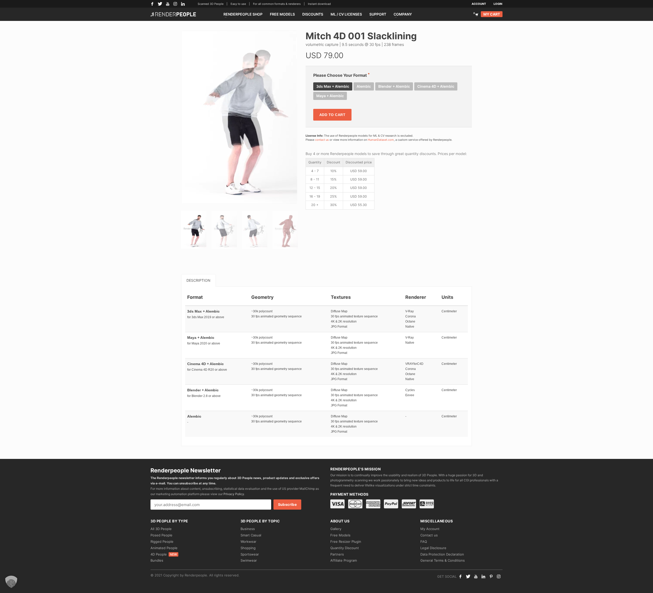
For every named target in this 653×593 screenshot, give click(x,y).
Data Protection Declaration (442, 554)
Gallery (335, 529)
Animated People (164, 548)
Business (248, 529)
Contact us (429, 535)
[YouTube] (167, 4)
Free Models (340, 535)
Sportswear (250, 554)
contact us (322, 139)
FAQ (423, 541)
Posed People (161, 535)
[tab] (198, 280)
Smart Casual (251, 535)
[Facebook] (152, 4)
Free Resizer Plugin (345, 541)
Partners (337, 554)
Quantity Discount (344, 548)
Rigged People (161, 541)
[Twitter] (160, 4)
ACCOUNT (479, 4)
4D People (163, 554)
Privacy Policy (233, 494)
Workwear (248, 541)
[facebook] (460, 576)
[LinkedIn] (183, 4)
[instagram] (499, 576)
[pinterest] (491, 576)
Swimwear (249, 560)
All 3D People (161, 529)
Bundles (156, 560)
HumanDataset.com (381, 139)
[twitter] (468, 576)
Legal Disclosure (433, 548)
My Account (429, 529)
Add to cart (332, 115)
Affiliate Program (343, 560)
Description (198, 280)
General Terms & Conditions (442, 560)
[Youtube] (476, 576)
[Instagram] (175, 4)
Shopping (248, 548)
